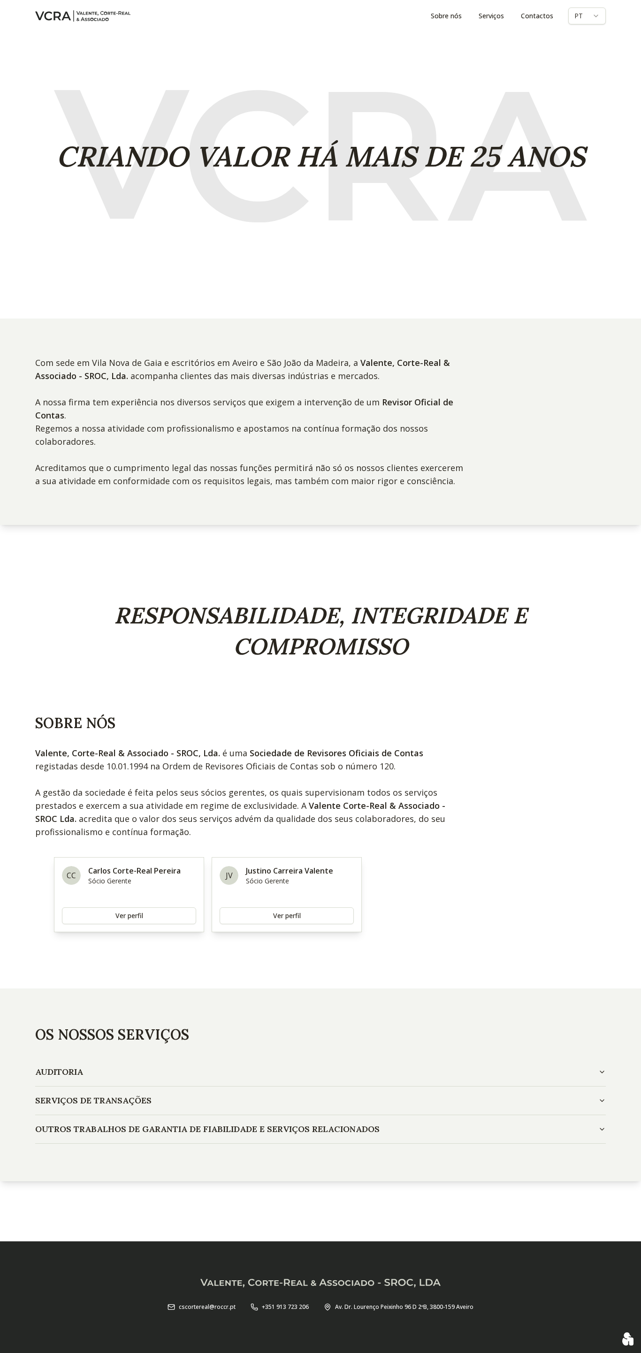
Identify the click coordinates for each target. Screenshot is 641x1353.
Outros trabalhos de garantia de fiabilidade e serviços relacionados (207, 1129)
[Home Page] (82, 16)
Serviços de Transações (93, 1100)
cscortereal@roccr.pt (207, 1307)
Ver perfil (129, 915)
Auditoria (59, 1071)
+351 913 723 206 (285, 1307)
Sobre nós (446, 15)
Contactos (537, 15)
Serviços (491, 15)
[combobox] (587, 16)
